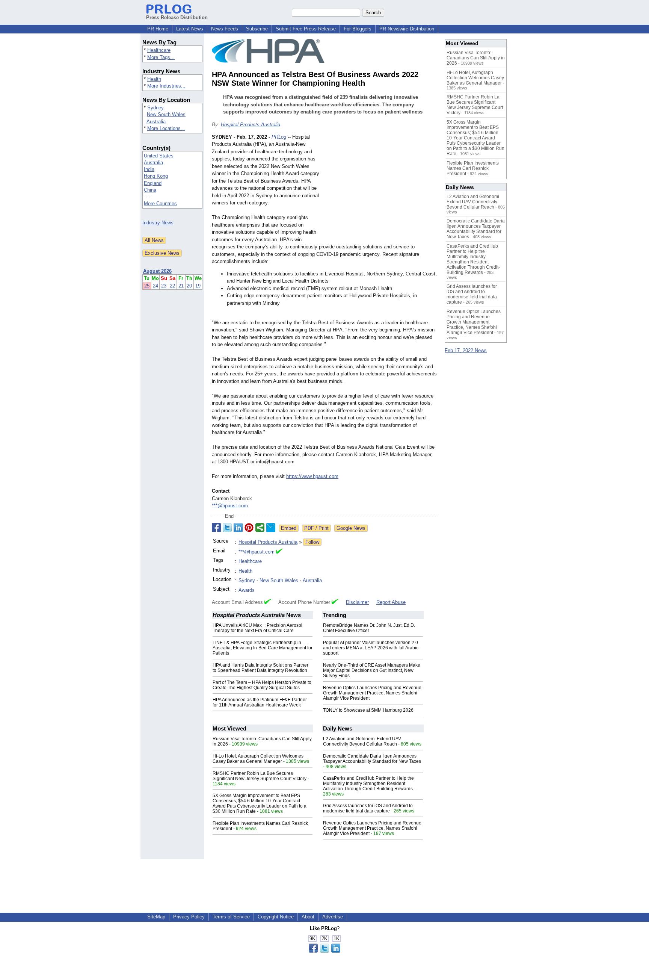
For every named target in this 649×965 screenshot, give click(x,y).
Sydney (155, 107)
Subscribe (257, 29)
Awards (246, 590)
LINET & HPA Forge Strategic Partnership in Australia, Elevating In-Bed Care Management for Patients (262, 648)
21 (181, 286)
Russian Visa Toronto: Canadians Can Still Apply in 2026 (476, 58)
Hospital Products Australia (250, 124)
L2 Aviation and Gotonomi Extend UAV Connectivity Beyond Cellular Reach (362, 741)
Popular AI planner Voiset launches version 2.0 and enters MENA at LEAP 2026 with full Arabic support (370, 648)
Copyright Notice (276, 917)
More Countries (160, 203)
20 (189, 286)
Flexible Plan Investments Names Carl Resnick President (473, 168)
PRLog (279, 137)
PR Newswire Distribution (406, 29)
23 (163, 286)
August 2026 (157, 271)
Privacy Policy (189, 917)
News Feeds (224, 29)
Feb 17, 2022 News (466, 350)
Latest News (189, 29)
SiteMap (156, 917)
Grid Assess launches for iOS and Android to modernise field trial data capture (368, 808)
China (150, 190)
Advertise (332, 917)
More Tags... (161, 57)
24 (155, 286)
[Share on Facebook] (216, 527)
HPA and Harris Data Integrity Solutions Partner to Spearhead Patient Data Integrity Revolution (260, 667)
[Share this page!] (324, 951)
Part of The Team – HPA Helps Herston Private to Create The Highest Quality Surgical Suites (262, 685)
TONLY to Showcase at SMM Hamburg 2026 (368, 710)
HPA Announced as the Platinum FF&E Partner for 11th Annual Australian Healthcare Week (260, 702)
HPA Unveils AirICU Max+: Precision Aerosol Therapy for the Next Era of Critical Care (257, 628)
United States (159, 156)
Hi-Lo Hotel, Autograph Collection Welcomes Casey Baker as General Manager (258, 758)
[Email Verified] (279, 552)
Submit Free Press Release (306, 29)
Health (154, 79)
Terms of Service (231, 917)
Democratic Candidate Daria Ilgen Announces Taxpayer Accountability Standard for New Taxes (372, 758)
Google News (351, 528)
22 (172, 286)
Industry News (158, 222)
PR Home (157, 29)
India (149, 169)
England (152, 183)
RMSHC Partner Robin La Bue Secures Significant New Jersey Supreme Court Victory (259, 776)
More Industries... (166, 86)
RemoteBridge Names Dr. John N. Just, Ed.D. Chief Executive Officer (369, 628)
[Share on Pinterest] (249, 527)
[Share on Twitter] (227, 527)
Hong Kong (156, 176)
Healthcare (159, 50)
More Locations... (166, 128)
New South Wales (166, 114)
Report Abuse (391, 602)
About (308, 917)
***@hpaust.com (230, 505)
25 (146, 286)
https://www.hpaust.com (312, 476)
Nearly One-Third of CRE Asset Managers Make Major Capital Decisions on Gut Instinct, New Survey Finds (371, 670)
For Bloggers (357, 29)
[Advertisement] (380, 189)
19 (198, 286)
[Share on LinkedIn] (238, 527)
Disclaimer (357, 602)
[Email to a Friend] (270, 527)
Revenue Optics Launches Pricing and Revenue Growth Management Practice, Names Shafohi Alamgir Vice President (372, 693)
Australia (156, 121)
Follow (312, 542)
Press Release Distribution (177, 17)
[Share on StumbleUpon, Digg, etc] (259, 527)
